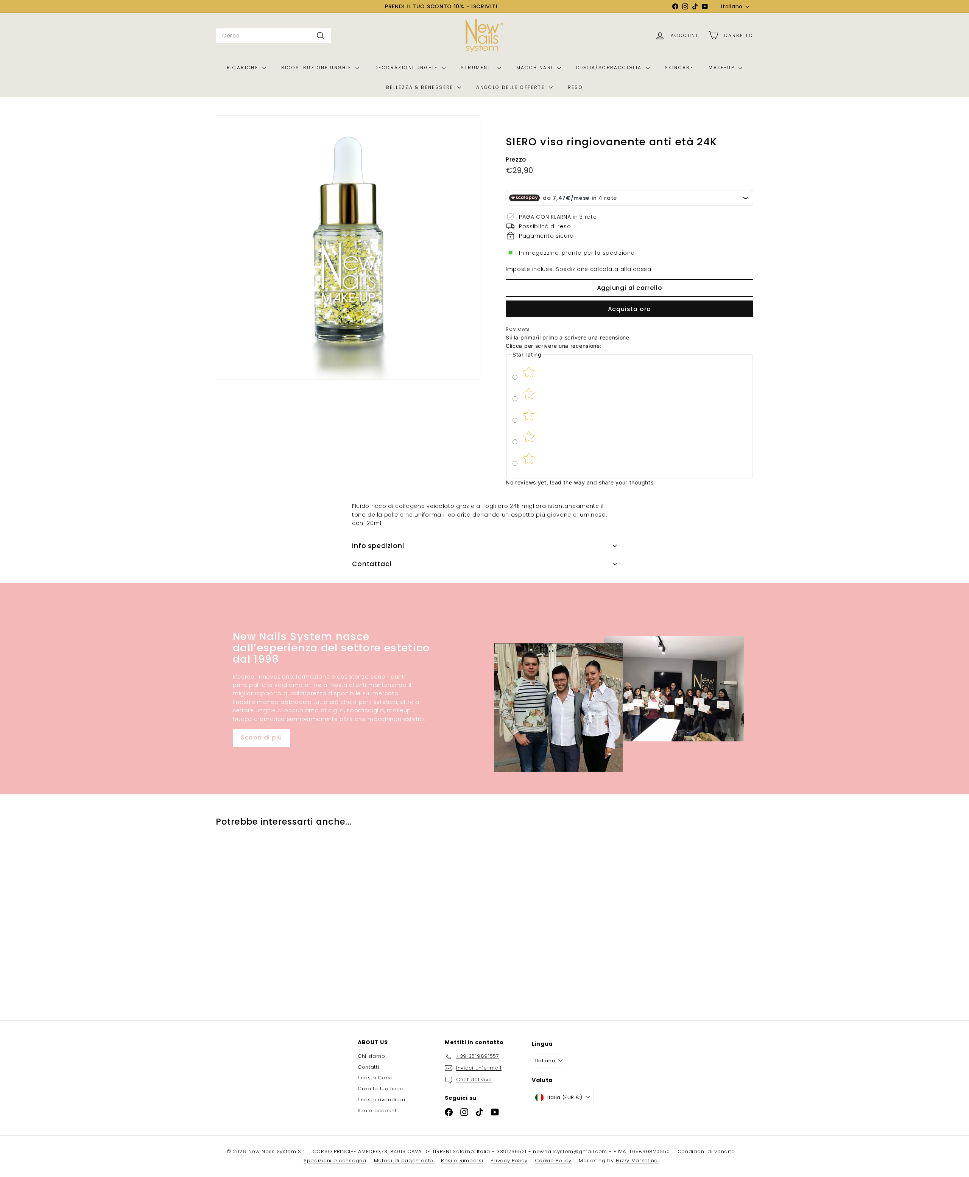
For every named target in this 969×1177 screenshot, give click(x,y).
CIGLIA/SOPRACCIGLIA (610, 67)
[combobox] (273, 35)
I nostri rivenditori (381, 1099)
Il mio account (377, 1110)
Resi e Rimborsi (462, 1160)
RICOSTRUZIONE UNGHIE (317, 67)
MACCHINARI (535, 67)
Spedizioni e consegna (335, 1160)
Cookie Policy (553, 1160)
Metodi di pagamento (403, 1160)
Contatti (368, 1067)
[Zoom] (348, 248)
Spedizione (572, 269)
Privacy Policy (509, 1160)
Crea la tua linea (381, 1088)
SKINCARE (679, 67)
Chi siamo (371, 1056)
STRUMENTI (478, 67)
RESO (575, 87)
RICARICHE (243, 67)
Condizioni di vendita (706, 1151)
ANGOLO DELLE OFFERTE (511, 87)
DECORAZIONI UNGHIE (407, 67)
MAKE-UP (723, 67)
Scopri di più (261, 737)
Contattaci (372, 563)
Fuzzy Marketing (637, 1160)
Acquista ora (629, 309)
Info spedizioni (378, 545)
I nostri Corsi (375, 1077)
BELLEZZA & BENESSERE (420, 87)
